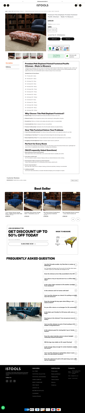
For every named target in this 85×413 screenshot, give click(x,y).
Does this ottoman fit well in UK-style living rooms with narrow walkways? (60, 359)
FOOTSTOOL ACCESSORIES (39, 376)
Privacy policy (54, 371)
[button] (78, 219)
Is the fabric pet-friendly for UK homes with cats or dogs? (59, 312)
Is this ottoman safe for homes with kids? (56, 290)
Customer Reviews (36, 396)
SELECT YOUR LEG (52, 30)
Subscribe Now (27, 244)
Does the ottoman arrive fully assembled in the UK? (59, 274)
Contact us (53, 385)
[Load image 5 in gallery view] (40, 56)
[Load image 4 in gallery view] (33, 56)
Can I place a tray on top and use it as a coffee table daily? (59, 279)
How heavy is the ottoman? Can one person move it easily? (59, 318)
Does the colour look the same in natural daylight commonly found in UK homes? (58, 336)
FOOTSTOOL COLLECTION (38, 374)
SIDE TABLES (35, 385)
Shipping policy (54, 376)
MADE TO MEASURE (37, 382)
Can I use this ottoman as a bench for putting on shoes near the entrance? (60, 296)
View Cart (68, 38)
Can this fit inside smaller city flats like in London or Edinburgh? (59, 265)
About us (53, 382)
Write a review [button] (74, 180)
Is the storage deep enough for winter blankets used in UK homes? (60, 347)
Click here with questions (72, 56)
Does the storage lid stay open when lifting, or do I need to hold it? (59, 302)
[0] (75, 6)
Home (6, 11)
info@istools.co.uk (74, 375)
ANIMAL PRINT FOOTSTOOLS (13, 11)
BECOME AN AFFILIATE (38, 390)
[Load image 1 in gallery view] (11, 56)
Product (22, 11)
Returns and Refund (55, 374)
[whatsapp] (3, 407)
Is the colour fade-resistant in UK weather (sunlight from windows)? (59, 285)
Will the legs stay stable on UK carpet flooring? (58, 342)
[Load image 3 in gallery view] (25, 56)
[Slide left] (6, 56)
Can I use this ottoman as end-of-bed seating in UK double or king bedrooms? (59, 324)
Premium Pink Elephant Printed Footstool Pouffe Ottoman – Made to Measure (42, 11)
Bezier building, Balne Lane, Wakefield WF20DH (76, 372)
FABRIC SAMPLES (36, 379)
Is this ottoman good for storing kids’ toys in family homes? (59, 330)
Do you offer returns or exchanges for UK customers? (60, 307)
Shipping (49, 24)
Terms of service (55, 379)
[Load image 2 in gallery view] (18, 56)
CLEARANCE (35, 393)
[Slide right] (44, 56)
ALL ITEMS (35, 371)
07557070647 (75, 378)
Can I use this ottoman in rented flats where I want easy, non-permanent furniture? (59, 353)
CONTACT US (35, 387)
